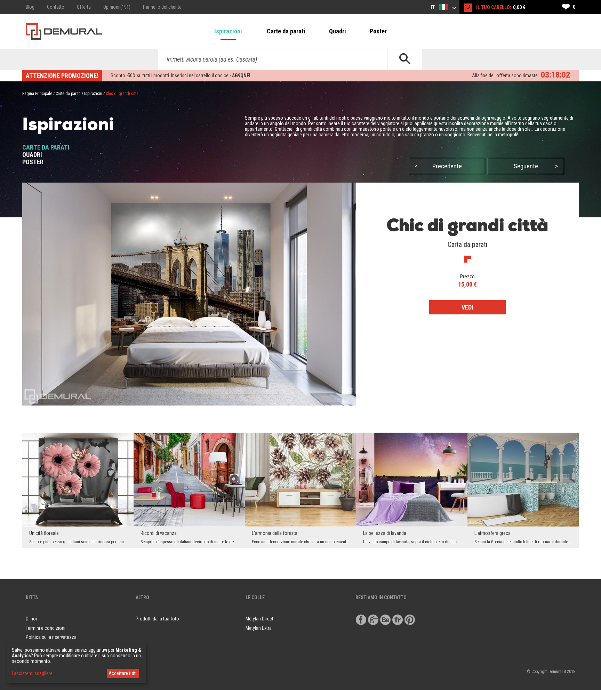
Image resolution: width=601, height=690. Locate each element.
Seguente (536, 166)
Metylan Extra (259, 628)
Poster (378, 31)
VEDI (467, 307)
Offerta (84, 7)
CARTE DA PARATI (46, 147)
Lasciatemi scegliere (32, 673)
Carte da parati (286, 31)
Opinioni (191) (116, 7)
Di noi (31, 618)
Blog (30, 7)
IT (433, 7)
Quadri (337, 31)
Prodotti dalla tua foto (157, 618)
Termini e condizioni (45, 628)
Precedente (438, 166)
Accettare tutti (123, 673)
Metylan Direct (259, 618)
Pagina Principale (37, 93)
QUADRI (32, 154)
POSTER (32, 162)
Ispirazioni (228, 31)
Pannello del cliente (162, 7)
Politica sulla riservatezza (51, 637)
